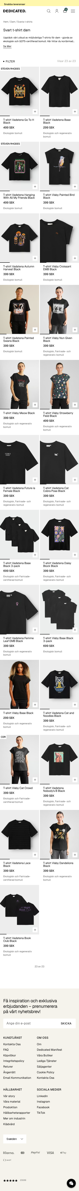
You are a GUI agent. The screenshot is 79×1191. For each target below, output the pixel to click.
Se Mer (7, 46)
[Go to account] (56, 11)
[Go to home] (14, 11)
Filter (10, 61)
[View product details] (19, 125)
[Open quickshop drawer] (35, 111)
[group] (19, 91)
